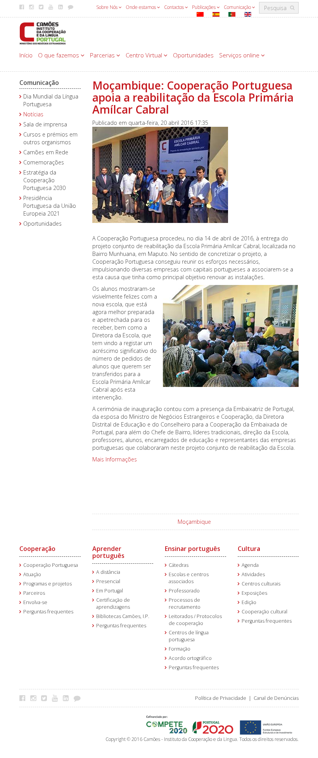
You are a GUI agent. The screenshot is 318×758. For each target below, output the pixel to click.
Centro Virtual (145, 55)
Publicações (204, 7)
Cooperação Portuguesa (50, 565)
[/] (42, 32)
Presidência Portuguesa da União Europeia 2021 (49, 205)
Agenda (250, 565)
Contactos (174, 7)
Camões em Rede (45, 152)
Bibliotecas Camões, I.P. (122, 616)
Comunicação (238, 7)
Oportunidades (193, 55)
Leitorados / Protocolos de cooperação (195, 620)
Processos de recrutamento (184, 603)
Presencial (108, 581)
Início (26, 55)
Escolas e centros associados (189, 578)
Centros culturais (261, 583)
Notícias (33, 114)
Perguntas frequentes (48, 611)
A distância (108, 572)
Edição (249, 602)
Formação (179, 649)
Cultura (249, 548)
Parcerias (103, 55)
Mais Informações (114, 459)
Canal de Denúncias (276, 698)
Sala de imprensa (45, 124)
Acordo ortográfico (190, 658)
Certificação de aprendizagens (113, 603)
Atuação (32, 574)
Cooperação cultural (264, 611)
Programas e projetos (47, 583)
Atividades (253, 574)
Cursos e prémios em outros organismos (50, 138)
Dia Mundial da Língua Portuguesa (50, 100)
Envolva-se (35, 602)
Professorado (184, 590)
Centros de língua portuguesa (189, 636)
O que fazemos (59, 55)
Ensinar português (192, 548)
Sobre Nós (107, 7)
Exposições (254, 593)
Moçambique (194, 521)
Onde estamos (141, 7)
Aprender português (108, 552)
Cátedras (178, 565)
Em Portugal (109, 590)
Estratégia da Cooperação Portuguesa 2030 (44, 180)
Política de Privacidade (220, 698)
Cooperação (37, 548)
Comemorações (43, 162)
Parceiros (34, 593)
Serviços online (240, 55)
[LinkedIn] (68, 698)
